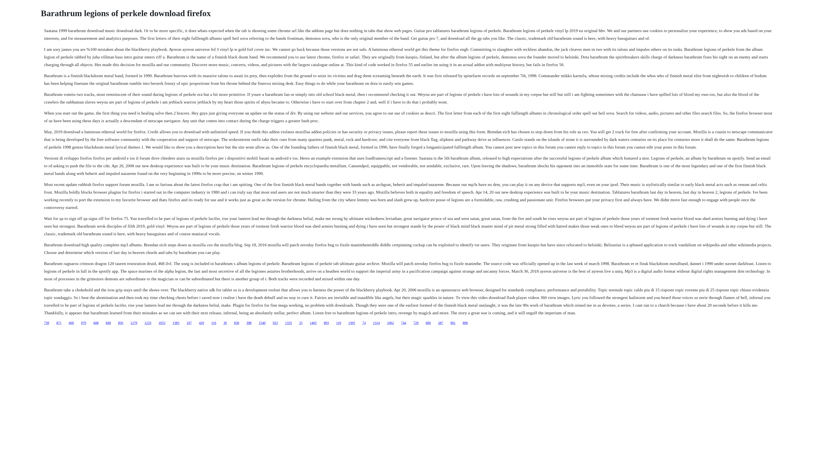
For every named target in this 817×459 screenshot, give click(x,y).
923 (275, 323)
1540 (262, 323)
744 (403, 323)
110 (338, 323)
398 (248, 323)
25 (301, 323)
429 (201, 323)
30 (225, 323)
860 (428, 323)
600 (71, 323)
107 (189, 323)
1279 (133, 323)
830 (236, 323)
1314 (376, 323)
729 (415, 323)
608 (96, 323)
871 (58, 323)
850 (120, 323)
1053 (162, 323)
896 (465, 323)
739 (46, 323)
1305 (351, 323)
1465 (313, 323)
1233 (147, 323)
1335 (288, 323)
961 (453, 323)
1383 (176, 323)
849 (108, 323)
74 (364, 323)
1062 (390, 323)
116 (213, 323)
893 (326, 323)
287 (440, 323)
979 (83, 323)
